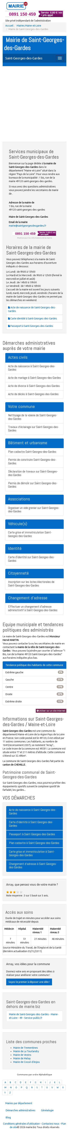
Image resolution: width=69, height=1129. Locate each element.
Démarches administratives (20, 1110)
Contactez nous (50, 1123)
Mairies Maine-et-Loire (29, 25)
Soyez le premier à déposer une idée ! (29, 982)
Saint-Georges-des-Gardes (23, 58)
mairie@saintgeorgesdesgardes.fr (27, 225)
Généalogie (47, 1110)
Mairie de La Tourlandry (26, 1051)
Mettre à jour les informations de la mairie (34, 238)
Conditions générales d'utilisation (21, 1123)
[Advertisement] (34, 104)
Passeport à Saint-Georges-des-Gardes (31, 326)
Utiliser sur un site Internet (52, 711)
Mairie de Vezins (22, 1054)
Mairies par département (18, 1103)
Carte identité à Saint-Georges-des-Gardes (33, 318)
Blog (8, 1117)
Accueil (9, 25)
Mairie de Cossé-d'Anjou (26, 1062)
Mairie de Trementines (25, 1047)
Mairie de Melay (22, 1058)
